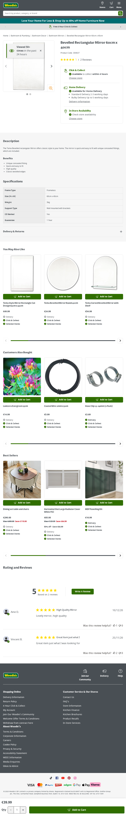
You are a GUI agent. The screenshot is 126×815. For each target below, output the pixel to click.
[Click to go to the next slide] (120, 340)
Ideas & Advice (10, 766)
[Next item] (120, 27)
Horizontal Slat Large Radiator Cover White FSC (62, 510)
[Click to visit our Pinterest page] (69, 778)
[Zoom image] (50, 88)
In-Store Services (71, 723)
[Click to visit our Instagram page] (75, 778)
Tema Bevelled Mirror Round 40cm (61, 303)
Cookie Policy (9, 744)
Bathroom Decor (39, 35)
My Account (9, 710)
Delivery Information (13, 697)
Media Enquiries (11, 761)
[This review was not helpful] (120, 626)
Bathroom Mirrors (56, 35)
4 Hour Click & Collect (14, 705)
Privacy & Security (12, 749)
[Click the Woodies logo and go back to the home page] (10, 5)
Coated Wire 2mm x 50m (56, 406)
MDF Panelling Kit (93, 509)
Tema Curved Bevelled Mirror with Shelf (101, 304)
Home (5, 35)
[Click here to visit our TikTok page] (50, 778)
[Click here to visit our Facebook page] (56, 778)
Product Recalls (71, 718)
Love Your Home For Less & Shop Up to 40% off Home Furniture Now (63, 21)
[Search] (120, 13)
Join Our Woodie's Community (18, 714)
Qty (4, 809)
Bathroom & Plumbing (20, 35)
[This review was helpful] (114, 626)
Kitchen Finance (71, 710)
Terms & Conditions (13, 731)
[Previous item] (5, 27)
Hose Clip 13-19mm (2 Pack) (99, 406)
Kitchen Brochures (72, 714)
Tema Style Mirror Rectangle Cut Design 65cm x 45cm (19, 304)
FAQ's (66, 701)
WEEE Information (12, 757)
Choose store (75, 78)
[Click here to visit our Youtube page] (62, 778)
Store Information (72, 705)
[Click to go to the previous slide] (5, 340)
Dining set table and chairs (16, 509)
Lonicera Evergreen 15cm (15, 406)
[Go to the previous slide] (6, 66)
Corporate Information (14, 736)
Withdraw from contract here (18, 723)
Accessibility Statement (15, 753)
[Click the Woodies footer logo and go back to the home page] (10, 675)
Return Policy (10, 701)
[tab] (27, 94)
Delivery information (79, 101)
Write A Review (82, 591)
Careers (7, 740)
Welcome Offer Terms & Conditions (21, 718)
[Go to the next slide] (51, 66)
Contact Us (68, 697)
